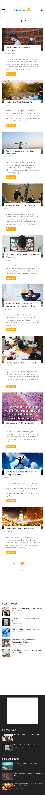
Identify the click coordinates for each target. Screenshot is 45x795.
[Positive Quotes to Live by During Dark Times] (22, 143)
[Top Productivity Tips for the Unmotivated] (22, 39)
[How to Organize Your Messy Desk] (22, 349)
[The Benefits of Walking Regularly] (6, 632)
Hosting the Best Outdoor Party (20, 102)
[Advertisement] (22, 3)
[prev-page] (13, 563)
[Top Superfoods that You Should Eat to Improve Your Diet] (7, 786)
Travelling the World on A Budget (26, 763)
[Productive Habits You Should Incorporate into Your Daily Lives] (22, 295)
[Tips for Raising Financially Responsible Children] (6, 643)
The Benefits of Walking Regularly (26, 629)
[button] (3, 10)
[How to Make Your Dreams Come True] (6, 622)
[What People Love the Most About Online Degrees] (6, 653)
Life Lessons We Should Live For (20, 423)
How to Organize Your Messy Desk (21, 363)
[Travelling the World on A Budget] (7, 766)
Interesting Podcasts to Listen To (21, 205)
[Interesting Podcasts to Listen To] (22, 194)
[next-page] (31, 563)
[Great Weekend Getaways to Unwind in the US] (7, 776)
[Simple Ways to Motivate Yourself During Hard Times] (22, 464)
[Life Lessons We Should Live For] (22, 408)
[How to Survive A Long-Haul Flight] (6, 611)
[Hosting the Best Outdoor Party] (22, 91)
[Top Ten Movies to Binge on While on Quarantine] (22, 246)
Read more (10, 74)
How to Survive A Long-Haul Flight (27, 608)
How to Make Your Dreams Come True (27, 745)
